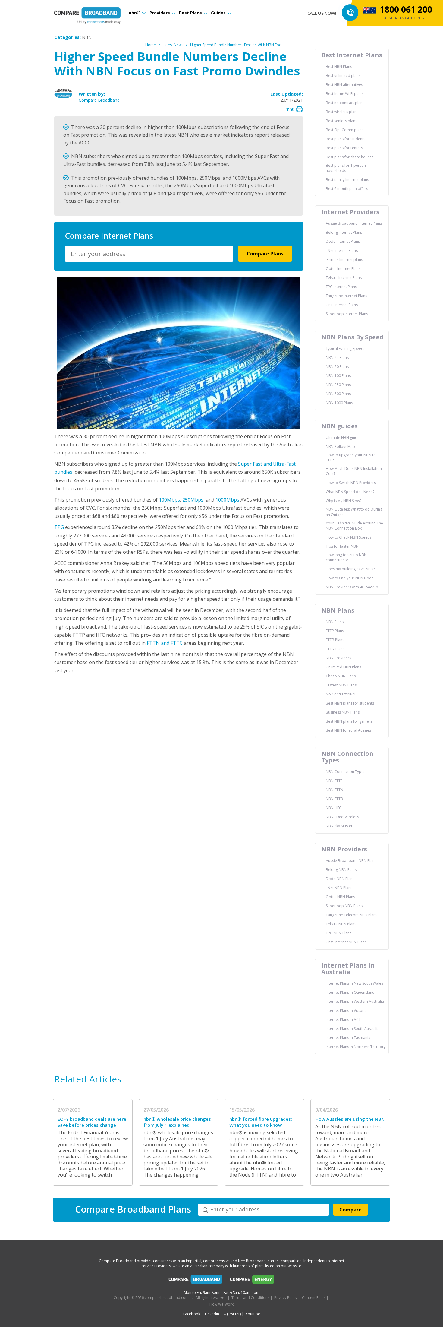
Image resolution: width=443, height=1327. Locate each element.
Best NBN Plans (339, 66)
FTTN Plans (335, 648)
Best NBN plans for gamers (349, 721)
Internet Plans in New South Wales (354, 983)
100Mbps (169, 499)
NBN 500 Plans (338, 393)
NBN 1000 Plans (339, 402)
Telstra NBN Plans (341, 923)
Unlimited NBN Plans (343, 667)
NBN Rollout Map (340, 446)
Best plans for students (345, 138)
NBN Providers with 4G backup (352, 587)
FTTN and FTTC (165, 643)
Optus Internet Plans (343, 268)
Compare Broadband (99, 100)
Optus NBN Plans (340, 896)
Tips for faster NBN (342, 546)
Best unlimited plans (343, 75)
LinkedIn (212, 1313)
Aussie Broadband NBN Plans (351, 860)
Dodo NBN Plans (340, 878)
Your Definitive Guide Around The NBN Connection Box (354, 526)
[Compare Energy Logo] (252, 1281)
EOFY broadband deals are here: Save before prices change (92, 1122)
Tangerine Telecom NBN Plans (351, 914)
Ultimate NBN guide (343, 437)
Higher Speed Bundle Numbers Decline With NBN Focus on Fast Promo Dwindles (258, 44)
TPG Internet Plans (341, 286)
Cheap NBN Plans (341, 676)
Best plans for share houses (349, 157)
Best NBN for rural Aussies (348, 730)
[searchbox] (149, 254)
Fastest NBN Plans (341, 685)
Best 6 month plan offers (347, 188)
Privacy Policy (285, 1297)
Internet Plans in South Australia (352, 1028)
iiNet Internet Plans (342, 250)
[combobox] (149, 254)
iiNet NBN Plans (339, 887)
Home (150, 44)
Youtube (253, 1313)
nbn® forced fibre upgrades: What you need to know (260, 1122)
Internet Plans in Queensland (350, 992)
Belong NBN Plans (341, 869)
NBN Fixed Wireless (342, 816)
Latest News (173, 44)
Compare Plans (265, 253)
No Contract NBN (340, 694)
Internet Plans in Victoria (346, 1010)
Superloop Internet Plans (347, 313)
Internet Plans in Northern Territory (355, 1046)
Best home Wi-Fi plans (344, 93)
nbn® (134, 13)
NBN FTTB (334, 798)
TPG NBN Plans (338, 933)
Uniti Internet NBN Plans (346, 942)
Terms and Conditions (250, 1297)
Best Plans (190, 13)
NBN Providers (338, 657)
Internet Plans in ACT (343, 1019)
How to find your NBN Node (350, 578)
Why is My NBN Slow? (343, 500)
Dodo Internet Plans (343, 241)
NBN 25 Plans (337, 357)
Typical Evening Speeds (345, 348)
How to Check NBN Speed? (348, 537)
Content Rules (313, 1297)
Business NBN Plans (343, 712)
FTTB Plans (335, 639)
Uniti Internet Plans (342, 304)
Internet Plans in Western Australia (355, 1001)
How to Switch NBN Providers (351, 482)
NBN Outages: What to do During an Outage (354, 512)
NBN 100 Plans (338, 375)
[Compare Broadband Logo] (195, 1281)
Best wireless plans (342, 111)
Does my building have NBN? (350, 569)
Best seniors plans (341, 120)
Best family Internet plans (347, 179)
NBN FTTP (334, 780)
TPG (59, 527)
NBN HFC (333, 807)
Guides (218, 13)
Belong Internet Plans (344, 232)
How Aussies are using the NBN (350, 1119)
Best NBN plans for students (350, 703)
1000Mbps (227, 499)
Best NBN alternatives (344, 84)
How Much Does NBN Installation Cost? (354, 471)
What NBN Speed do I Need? (350, 491)
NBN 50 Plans (337, 366)
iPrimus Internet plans (344, 259)
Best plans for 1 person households (346, 168)
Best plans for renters (344, 147)
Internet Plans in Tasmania (348, 1037)
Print (289, 109)
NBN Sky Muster (339, 825)
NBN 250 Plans (338, 384)
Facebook (191, 1313)
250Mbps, (193, 499)
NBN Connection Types (345, 771)
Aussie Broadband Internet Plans (354, 223)
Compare (350, 1209)
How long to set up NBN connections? (346, 557)
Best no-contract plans (345, 102)
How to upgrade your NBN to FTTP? (351, 457)
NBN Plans (335, 621)
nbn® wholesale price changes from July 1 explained (177, 1122)
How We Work (221, 1304)
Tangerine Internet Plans (346, 295)
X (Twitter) (232, 1313)
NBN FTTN (334, 789)
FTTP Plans (335, 630)
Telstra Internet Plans (344, 277)
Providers (159, 13)
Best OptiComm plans (344, 129)
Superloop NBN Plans (344, 905)
